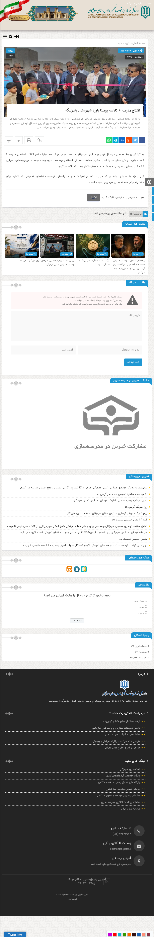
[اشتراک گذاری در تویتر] (135, 140)
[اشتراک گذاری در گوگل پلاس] (129, 140)
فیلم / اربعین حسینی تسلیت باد (129, 519)
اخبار (120, 43)
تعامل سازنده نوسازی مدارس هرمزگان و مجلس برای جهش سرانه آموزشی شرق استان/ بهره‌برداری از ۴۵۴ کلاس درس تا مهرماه (76, 526)
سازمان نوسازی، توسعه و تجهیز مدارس (118, 795)
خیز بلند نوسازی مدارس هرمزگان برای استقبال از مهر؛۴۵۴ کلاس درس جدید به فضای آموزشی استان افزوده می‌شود (83, 532)
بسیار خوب (139, 601)
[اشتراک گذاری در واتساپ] (109, 140)
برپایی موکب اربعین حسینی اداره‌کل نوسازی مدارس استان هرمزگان (58, 263)
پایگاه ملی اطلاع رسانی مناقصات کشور (119, 782)
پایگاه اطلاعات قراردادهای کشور (123, 775)
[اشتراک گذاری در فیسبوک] (142, 140)
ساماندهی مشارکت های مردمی (122, 734)
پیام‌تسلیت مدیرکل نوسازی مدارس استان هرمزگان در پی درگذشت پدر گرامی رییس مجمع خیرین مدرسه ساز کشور (129, 267)
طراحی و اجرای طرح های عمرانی (122, 747)
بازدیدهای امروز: (141, 646)
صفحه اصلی (138, 43)
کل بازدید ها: (143, 658)
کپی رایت (73, 899)
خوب (142, 607)
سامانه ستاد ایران (130, 808)
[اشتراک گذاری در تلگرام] (115, 140)
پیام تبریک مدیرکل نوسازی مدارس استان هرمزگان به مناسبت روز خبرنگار (107, 513)
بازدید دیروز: (143, 652)
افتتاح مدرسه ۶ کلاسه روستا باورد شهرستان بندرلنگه (102, 110)
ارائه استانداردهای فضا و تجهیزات (121, 721)
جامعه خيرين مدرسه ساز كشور (123, 789)
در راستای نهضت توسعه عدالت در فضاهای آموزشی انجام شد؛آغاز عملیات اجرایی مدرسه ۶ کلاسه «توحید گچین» (85, 545)
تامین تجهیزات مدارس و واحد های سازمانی (116, 728)
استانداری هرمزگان (130, 769)
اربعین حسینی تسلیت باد (133, 539)
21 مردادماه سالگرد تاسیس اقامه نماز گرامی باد (121, 494)
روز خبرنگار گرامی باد (29, 261)
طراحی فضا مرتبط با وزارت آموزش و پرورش (116, 741)
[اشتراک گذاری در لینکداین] (122, 140)
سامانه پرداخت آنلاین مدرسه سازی (120, 802)
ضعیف (141, 613)
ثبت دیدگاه (133, 362)
